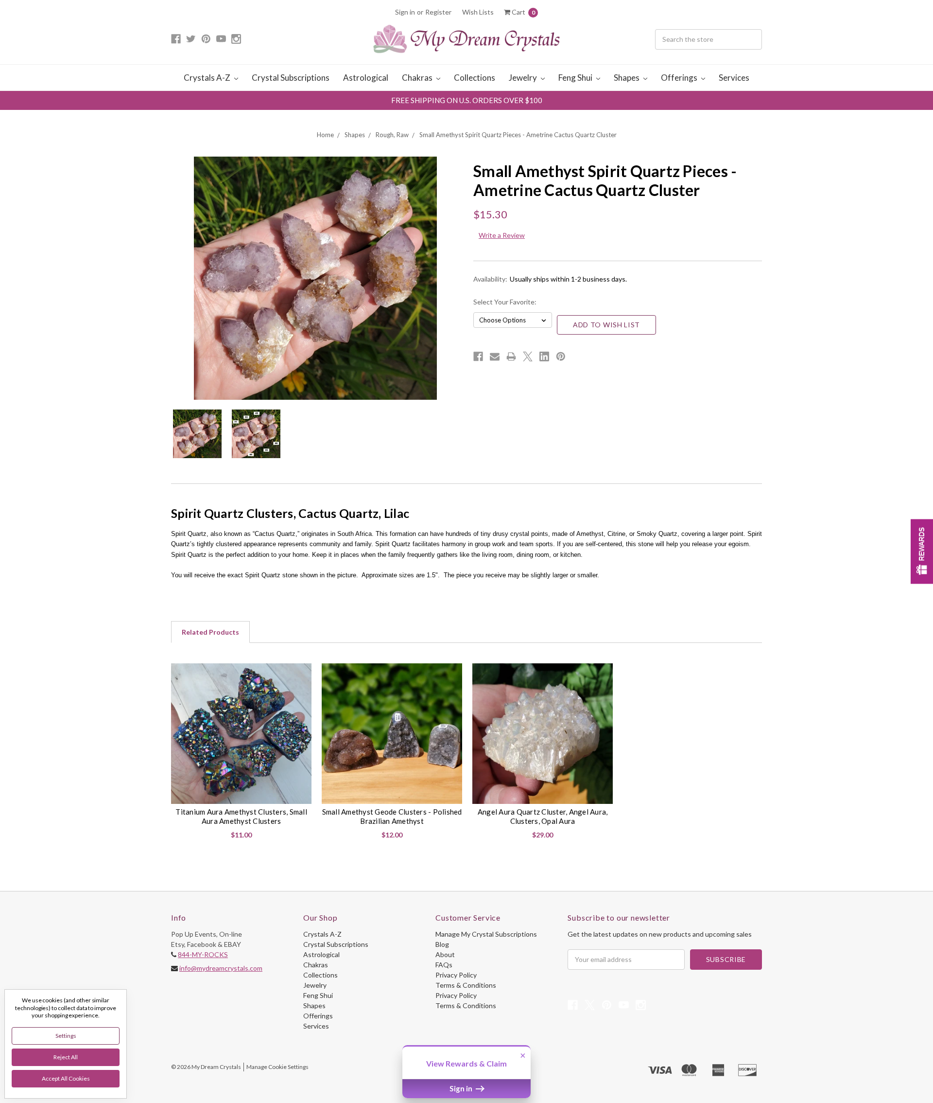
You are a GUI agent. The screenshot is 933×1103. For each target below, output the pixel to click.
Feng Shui (576, 77)
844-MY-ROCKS (203, 954)
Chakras (418, 77)
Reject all (65, 1057)
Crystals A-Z (208, 77)
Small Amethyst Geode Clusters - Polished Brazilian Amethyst (392, 816)
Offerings (680, 77)
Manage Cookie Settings (277, 1066)
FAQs (443, 965)
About (445, 954)
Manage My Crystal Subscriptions (486, 934)
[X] (528, 356)
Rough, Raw (392, 135)
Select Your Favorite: (504, 302)
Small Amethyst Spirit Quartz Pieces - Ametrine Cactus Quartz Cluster (518, 135)
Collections (474, 77)
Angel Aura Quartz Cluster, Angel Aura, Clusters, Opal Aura (543, 816)
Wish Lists (478, 12)
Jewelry (523, 77)
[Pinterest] (561, 356)
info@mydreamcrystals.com (220, 968)
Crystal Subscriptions (290, 77)
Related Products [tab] (210, 632)
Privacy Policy (456, 975)
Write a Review (502, 235)
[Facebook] (478, 356)
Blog (442, 944)
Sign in (405, 12)
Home (325, 135)
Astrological (365, 77)
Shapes (627, 77)
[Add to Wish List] (300, 674)
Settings (65, 1035)
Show (922, 551)
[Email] (495, 356)
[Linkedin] (544, 356)
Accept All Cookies (66, 1078)
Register (438, 12)
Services (734, 77)
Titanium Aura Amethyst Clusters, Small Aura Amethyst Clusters (241, 816)
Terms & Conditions (465, 985)
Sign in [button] (461, 1088)
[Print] (511, 356)
